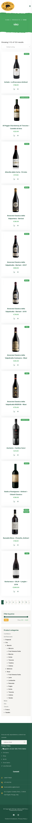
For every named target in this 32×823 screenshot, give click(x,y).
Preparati (8, 639)
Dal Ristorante (8, 637)
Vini (6, 642)
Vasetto (7, 712)
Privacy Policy (5, 746)
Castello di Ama (25, 97)
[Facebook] (13, 814)
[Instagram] (18, 814)
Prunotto (26, 512)
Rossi (8, 671)
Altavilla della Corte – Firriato (16, 172)
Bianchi (9, 645)
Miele (5, 701)
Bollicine (9, 669)
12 (26, 602)
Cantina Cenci (25, 419)
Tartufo (6, 706)
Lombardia (11, 680)
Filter (6, 620)
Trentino (11, 663)
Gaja (27, 553)
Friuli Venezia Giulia (14, 651)
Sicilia (10, 657)
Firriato (27, 144)
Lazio (10, 677)
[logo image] (7, 6)
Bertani (27, 187)
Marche (10, 654)
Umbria (10, 666)
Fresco (7, 709)
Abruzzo (10, 648)
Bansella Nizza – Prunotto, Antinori (16, 538)
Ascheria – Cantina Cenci (16, 448)
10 (20, 602)
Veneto (10, 698)
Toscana (11, 660)
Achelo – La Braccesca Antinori (16, 82)
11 (23, 602)
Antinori (27, 54)
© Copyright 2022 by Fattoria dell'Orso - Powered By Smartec (16, 809)
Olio (5, 704)
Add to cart (14, 89)
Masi (27, 327)
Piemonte (11, 683)
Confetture (7, 634)
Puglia (10, 686)
